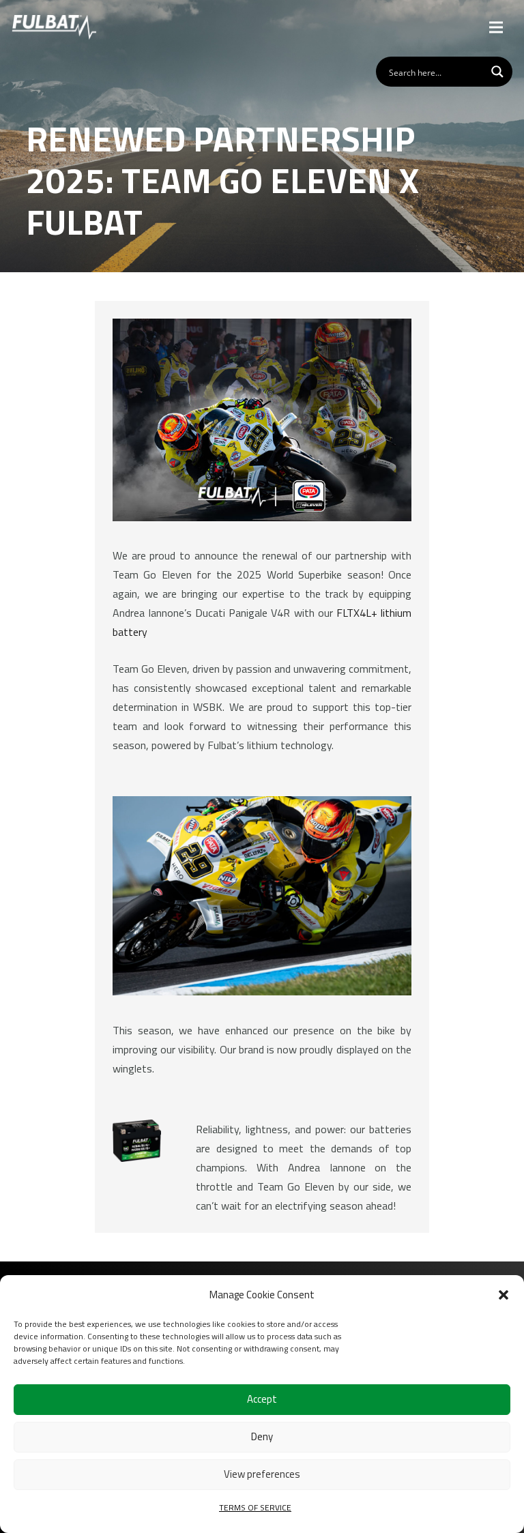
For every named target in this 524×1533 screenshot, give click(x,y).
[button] (503, 1295)
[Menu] (496, 27)
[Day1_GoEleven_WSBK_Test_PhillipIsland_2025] (262, 895)
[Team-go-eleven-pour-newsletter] (262, 420)
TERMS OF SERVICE (255, 1507)
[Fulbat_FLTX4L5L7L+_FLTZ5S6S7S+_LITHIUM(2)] (137, 1141)
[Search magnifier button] (497, 71)
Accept (262, 1399)
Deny (262, 1436)
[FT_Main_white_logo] (54, 27)
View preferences (262, 1474)
